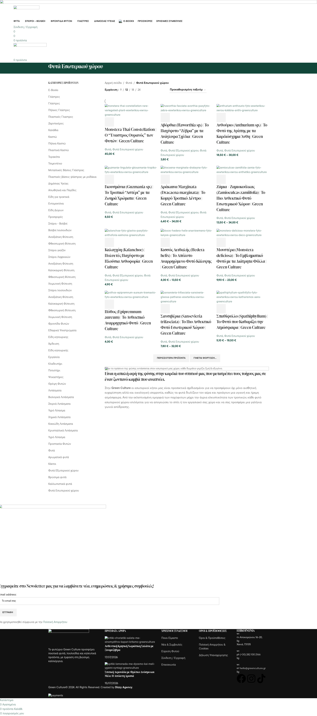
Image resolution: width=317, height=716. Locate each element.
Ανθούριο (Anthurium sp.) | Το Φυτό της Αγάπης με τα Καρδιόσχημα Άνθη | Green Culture (242, 133)
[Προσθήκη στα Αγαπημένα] (139, 122)
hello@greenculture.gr (253, 668)
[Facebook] (241, 678)
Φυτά (108, 149)
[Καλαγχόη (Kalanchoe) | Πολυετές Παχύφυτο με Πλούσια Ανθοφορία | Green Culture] (131, 233)
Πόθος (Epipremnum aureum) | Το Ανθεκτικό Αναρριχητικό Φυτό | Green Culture (128, 320)
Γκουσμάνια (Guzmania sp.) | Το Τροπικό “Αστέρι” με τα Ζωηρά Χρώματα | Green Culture (129, 195)
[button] (109, 122)
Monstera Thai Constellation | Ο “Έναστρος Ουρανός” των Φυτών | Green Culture (130, 135)
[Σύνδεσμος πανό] (187, 408)
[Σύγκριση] (129, 122)
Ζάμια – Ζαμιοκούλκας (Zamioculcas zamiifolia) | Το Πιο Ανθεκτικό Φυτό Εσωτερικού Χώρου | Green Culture (241, 198)
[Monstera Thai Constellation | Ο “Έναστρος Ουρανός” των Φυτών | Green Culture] (131, 110)
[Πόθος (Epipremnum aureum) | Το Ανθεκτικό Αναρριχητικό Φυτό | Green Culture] (131, 295)
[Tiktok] (261, 678)
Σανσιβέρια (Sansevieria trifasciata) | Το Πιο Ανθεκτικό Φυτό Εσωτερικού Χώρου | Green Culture (186, 324)
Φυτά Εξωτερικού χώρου (183, 150)
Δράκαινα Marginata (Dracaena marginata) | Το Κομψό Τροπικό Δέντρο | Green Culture (183, 195)
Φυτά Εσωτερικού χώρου (128, 149)
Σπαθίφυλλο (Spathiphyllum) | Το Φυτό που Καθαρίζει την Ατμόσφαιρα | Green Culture (242, 321)
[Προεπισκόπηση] (119, 122)
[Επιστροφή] (43, 68)
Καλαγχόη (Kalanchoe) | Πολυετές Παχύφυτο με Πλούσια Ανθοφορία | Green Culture (129, 258)
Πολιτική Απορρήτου (55, 622)
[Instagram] (251, 678)
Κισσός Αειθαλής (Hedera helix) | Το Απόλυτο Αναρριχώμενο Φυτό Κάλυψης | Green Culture (186, 258)
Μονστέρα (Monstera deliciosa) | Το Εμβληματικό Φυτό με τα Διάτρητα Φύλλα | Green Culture (241, 258)
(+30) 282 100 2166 (250, 654)
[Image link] (68, 638)
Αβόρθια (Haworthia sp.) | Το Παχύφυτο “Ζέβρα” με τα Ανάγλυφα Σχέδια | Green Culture (185, 133)
